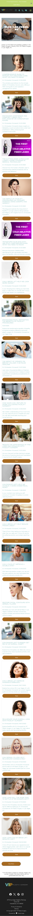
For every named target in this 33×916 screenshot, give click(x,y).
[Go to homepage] (6, 10)
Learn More (16, 4)
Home (6, 32)
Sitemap (16, 908)
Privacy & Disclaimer (16, 906)
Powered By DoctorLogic (16, 913)
